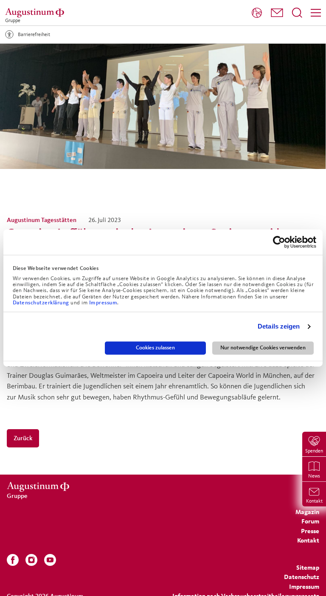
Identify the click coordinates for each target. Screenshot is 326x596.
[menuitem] (257, 13)
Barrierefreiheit (34, 34)
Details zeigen (279, 326)
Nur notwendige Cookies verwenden (263, 347)
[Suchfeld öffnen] (297, 13)
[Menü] (316, 13)
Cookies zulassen (155, 347)
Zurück (23, 438)
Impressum (103, 302)
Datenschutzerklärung (42, 302)
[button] (277, 13)
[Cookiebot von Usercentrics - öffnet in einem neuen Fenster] (279, 242)
